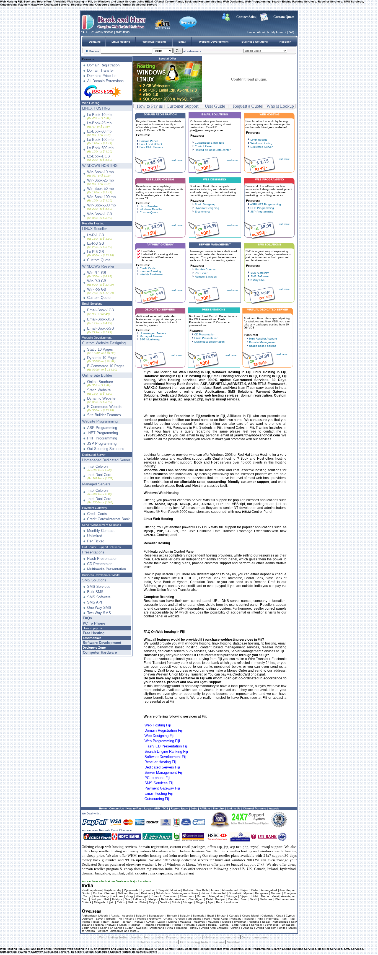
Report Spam (179, 808)
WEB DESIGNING (214, 179)
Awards (274, 808)
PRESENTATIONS (213, 309)
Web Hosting (90, 103)
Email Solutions (92, 303)
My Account (278, 32)
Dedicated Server (94, 454)
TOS (165, 808)
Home (251, 32)
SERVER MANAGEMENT (214, 244)
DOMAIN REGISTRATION (160, 114)
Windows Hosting (154, 41)
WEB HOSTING (269, 114)
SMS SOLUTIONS (269, 244)
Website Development (213, 41)
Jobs (194, 808)
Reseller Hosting (93, 223)
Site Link (218, 808)
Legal (147, 808)
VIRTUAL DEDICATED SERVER (267, 309)
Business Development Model (101, 574)
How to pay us (92, 628)
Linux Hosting (121, 41)
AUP (157, 808)
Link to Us (233, 808)
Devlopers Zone (94, 647)
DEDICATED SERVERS (160, 309)
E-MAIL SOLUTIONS (214, 114)
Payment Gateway (94, 507)
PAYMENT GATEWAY (160, 244)
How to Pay (134, 808)
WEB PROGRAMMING (269, 179)
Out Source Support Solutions (101, 546)
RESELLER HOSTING (160, 179)
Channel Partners (254, 808)
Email (182, 41)
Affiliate (205, 808)
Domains (95, 41)
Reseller (285, 41)
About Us (263, 32)
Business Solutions (255, 41)
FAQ (291, 32)
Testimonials (92, 638)
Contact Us (116, 808)
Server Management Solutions (101, 524)
